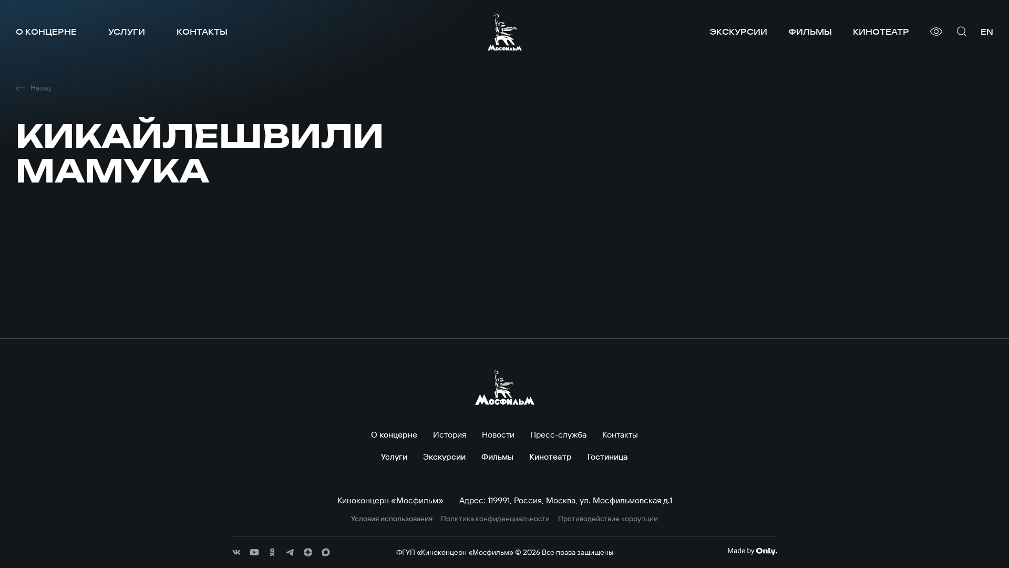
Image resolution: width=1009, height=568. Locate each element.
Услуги (126, 31)
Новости (498, 434)
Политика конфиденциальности (495, 518)
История (449, 434)
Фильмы (810, 31)
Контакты (202, 31)
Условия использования (392, 518)
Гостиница (608, 456)
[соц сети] (236, 552)
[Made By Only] (752, 551)
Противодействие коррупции (608, 518)
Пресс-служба (558, 434)
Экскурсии (738, 31)
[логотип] (505, 32)
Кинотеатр (881, 31)
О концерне (46, 31)
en (987, 31)
